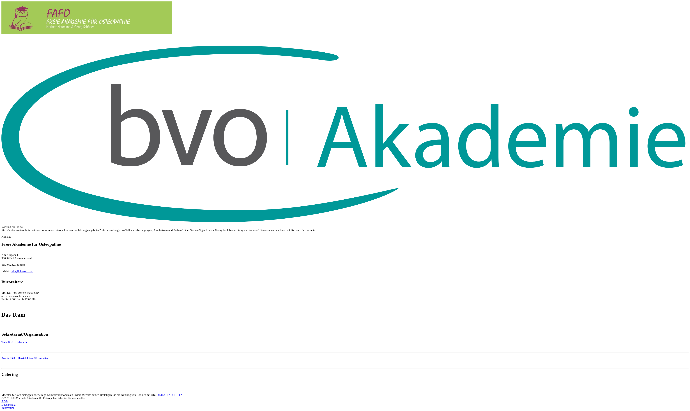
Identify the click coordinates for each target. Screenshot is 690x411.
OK (159, 394)
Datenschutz (8, 404)
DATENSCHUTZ (171, 394)
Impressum (7, 407)
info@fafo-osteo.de (22, 271)
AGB (4, 401)
